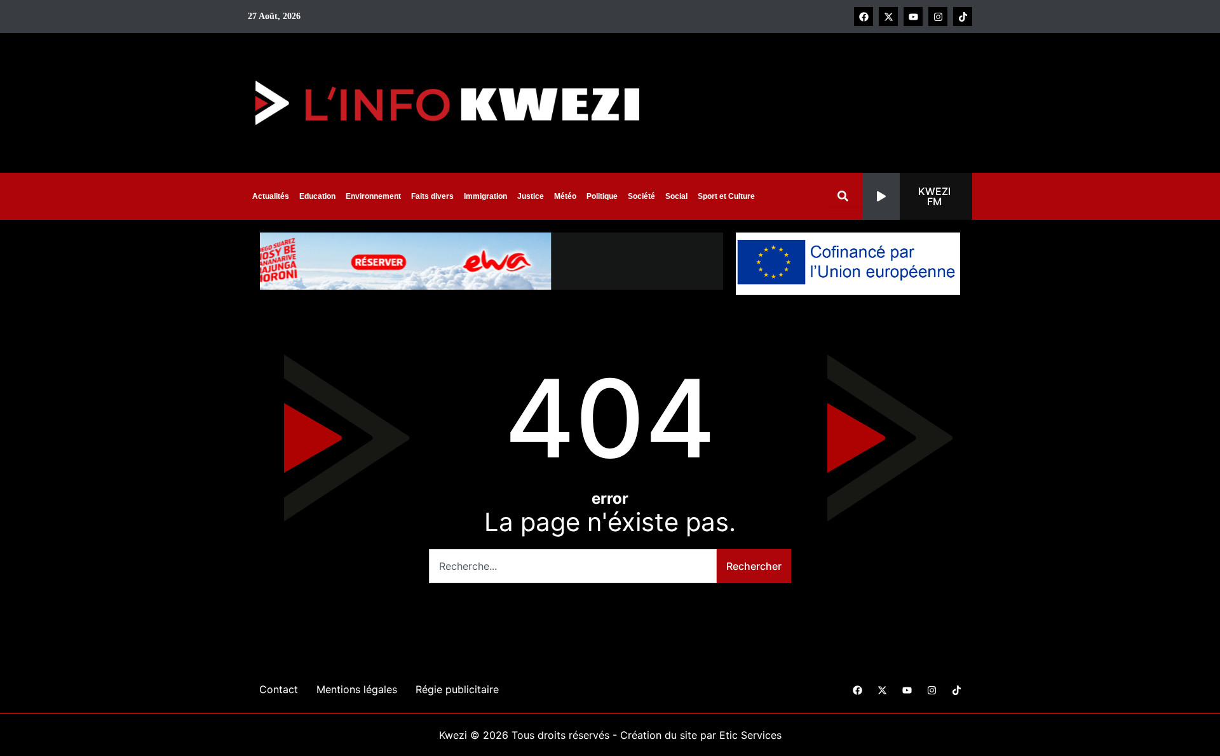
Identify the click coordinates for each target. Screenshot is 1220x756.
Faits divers (432, 196)
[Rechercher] (845, 196)
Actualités (270, 196)
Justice (530, 196)
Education (317, 196)
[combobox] (573, 566)
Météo (565, 196)
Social (676, 196)
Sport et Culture (726, 196)
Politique (602, 196)
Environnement (373, 196)
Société (641, 196)
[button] (917, 196)
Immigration (485, 196)
